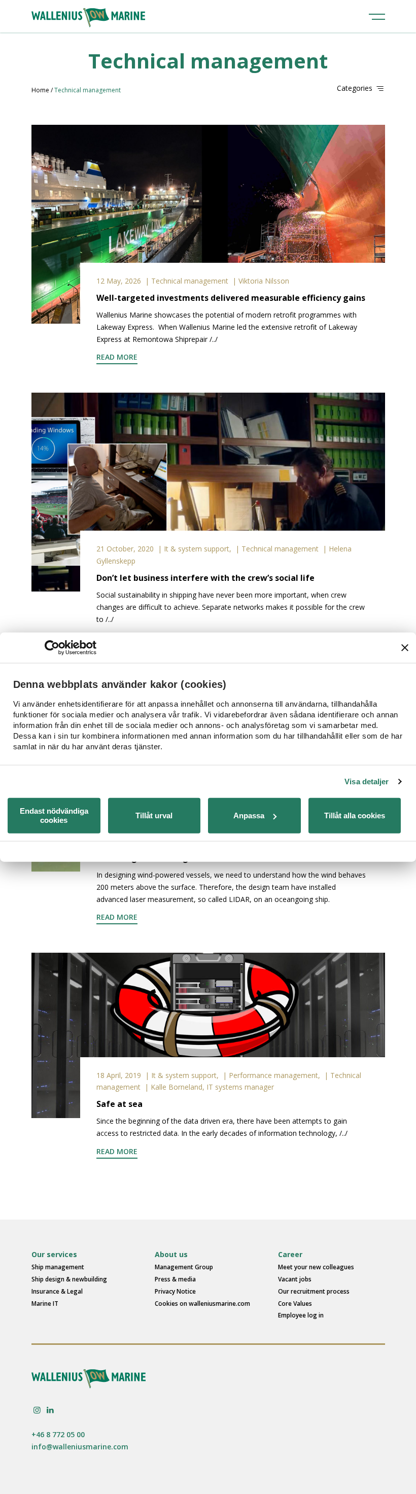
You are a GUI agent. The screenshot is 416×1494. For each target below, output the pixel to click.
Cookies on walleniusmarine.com (202, 1303)
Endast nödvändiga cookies (54, 815)
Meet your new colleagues (316, 1267)
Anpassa (248, 815)
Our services (54, 1254)
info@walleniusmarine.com (79, 1446)
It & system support (196, 548)
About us (171, 1254)
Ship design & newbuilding (69, 1279)
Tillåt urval (153, 815)
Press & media (175, 1279)
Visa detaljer (366, 781)
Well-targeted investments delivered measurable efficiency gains (230, 297)
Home (40, 90)
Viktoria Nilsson (263, 281)
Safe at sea (119, 1103)
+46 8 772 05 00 (58, 1434)
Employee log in (301, 1315)
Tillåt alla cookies (354, 815)
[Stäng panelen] (404, 647)
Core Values (295, 1303)
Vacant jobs (294, 1279)
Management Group (184, 1267)
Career (290, 1254)
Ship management (57, 1267)
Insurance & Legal (57, 1291)
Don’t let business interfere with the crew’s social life (205, 577)
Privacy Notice (175, 1291)
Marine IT (44, 1303)
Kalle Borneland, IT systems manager (212, 1087)
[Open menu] (377, 16)
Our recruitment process (314, 1291)
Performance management (273, 1075)
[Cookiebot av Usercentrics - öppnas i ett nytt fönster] (52, 647)
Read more (116, 357)
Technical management (189, 281)
